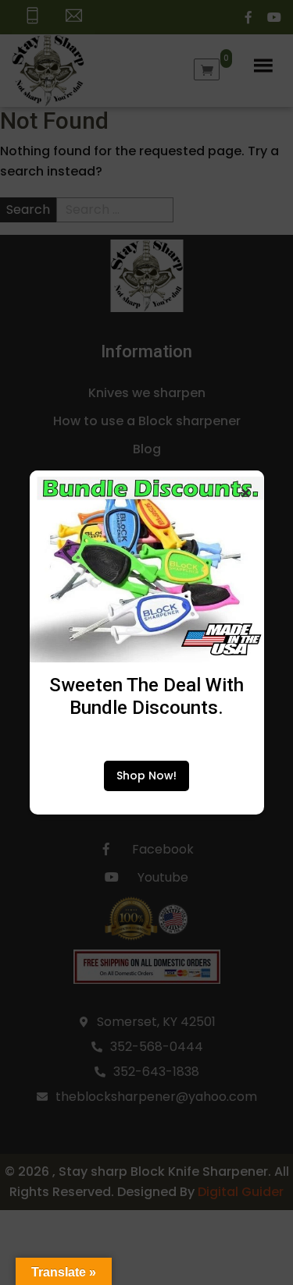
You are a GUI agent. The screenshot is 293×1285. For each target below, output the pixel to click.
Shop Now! (146, 775)
